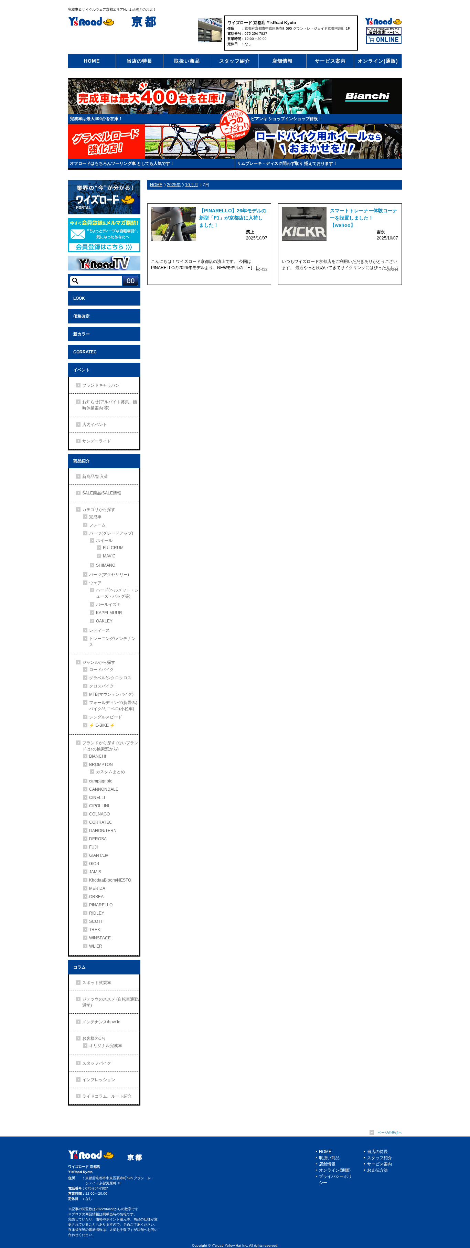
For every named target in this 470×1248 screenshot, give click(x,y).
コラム (79, 967)
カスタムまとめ (110, 771)
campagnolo (101, 781)
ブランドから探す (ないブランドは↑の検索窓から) (110, 745)
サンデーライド (96, 441)
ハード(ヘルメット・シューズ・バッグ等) (117, 593)
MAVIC (109, 556)
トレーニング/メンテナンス (112, 641)
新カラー (81, 334)
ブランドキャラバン (100, 385)
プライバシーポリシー (335, 1179)
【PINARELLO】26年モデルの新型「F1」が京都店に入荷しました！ (232, 218)
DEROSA (98, 838)
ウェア (95, 582)
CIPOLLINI (99, 805)
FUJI (93, 847)
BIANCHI (97, 756)
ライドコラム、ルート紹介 (107, 1096)
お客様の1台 (93, 1038)
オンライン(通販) (378, 61)
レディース (99, 630)
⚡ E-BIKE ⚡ (102, 725)
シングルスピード (105, 717)
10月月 (191, 184)
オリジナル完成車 (105, 1045)
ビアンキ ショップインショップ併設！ (286, 118)
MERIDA (97, 888)
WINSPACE (100, 938)
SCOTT (96, 921)
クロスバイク (101, 686)
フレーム (97, 525)
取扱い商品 (187, 61)
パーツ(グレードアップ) (111, 533)
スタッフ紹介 (234, 61)
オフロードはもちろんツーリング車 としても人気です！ (122, 163)
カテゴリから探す (98, 509)
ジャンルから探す (98, 662)
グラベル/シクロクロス (110, 677)
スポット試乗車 (96, 982)
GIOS (94, 863)
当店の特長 (139, 61)
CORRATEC (85, 352)
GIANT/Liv (98, 855)
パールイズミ (108, 604)
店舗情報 (282, 61)
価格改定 (81, 316)
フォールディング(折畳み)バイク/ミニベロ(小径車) (113, 705)
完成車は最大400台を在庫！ (96, 118)
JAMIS (95, 872)
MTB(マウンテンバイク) (111, 694)
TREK (94, 929)
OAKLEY (104, 621)
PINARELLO (101, 905)
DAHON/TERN (103, 830)
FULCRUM (113, 547)
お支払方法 (377, 1170)
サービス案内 (330, 61)
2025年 (174, 184)
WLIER (95, 946)
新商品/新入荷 (95, 476)
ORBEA (96, 896)
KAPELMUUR (109, 612)
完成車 (95, 516)
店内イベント (94, 424)
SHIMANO (105, 565)
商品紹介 (81, 461)
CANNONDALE (103, 789)
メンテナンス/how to (101, 1022)
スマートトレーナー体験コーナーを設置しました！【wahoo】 (363, 218)
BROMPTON (101, 764)
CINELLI (97, 797)
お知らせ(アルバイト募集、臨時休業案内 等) (109, 404)
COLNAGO (99, 814)
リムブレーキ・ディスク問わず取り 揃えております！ (287, 163)
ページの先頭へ (390, 1132)
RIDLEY (96, 913)
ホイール (104, 540)
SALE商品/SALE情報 (101, 493)
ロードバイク (101, 669)
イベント (81, 369)
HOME (92, 61)
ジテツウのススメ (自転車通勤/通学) (110, 1002)
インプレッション (98, 1079)
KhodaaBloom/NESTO (110, 880)
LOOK (79, 298)
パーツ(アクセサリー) (109, 574)
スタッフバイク (96, 1063)
